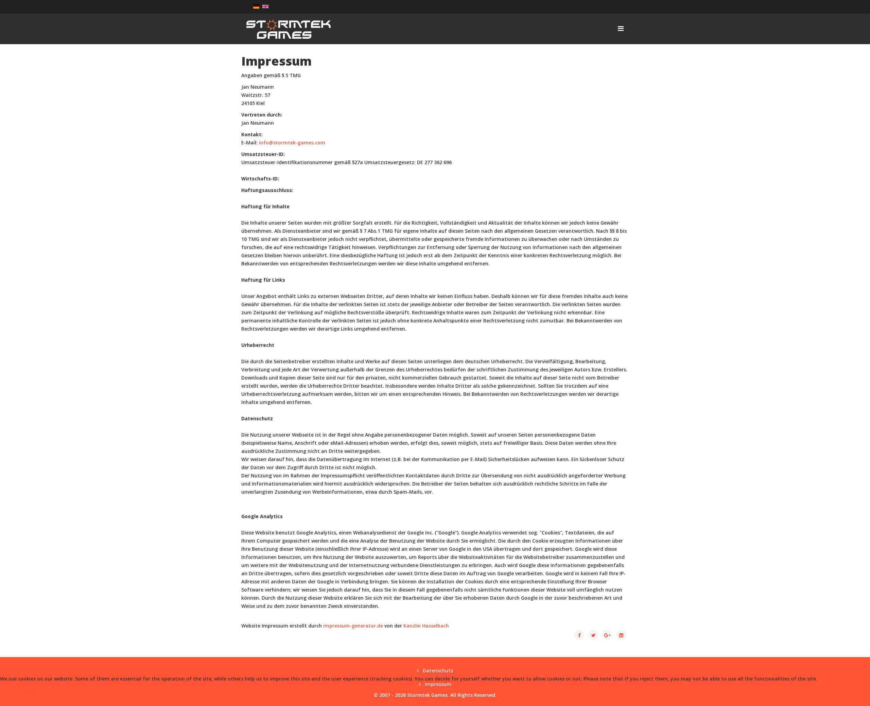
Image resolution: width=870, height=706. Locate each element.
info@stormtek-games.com (292, 142)
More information (435, 702)
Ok (7, 692)
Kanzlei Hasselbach (426, 625)
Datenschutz (437, 670)
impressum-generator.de (353, 625)
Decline (29, 692)
